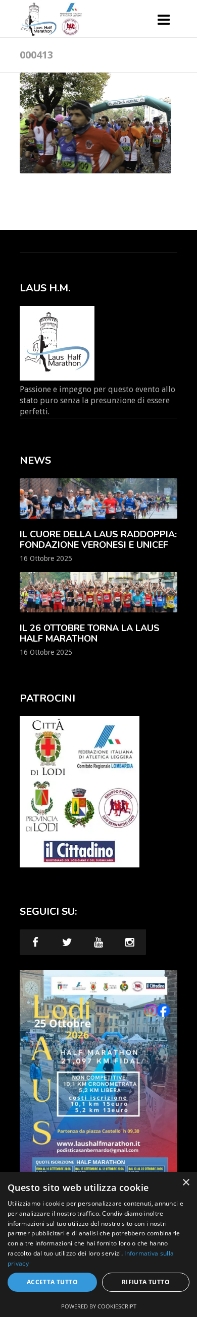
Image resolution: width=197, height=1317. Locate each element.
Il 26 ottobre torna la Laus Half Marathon (90, 633)
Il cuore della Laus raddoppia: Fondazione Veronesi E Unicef (98, 539)
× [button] (185, 1182)
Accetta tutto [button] (52, 1282)
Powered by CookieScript (98, 1306)
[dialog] (98, 1244)
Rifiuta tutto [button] (146, 1282)
